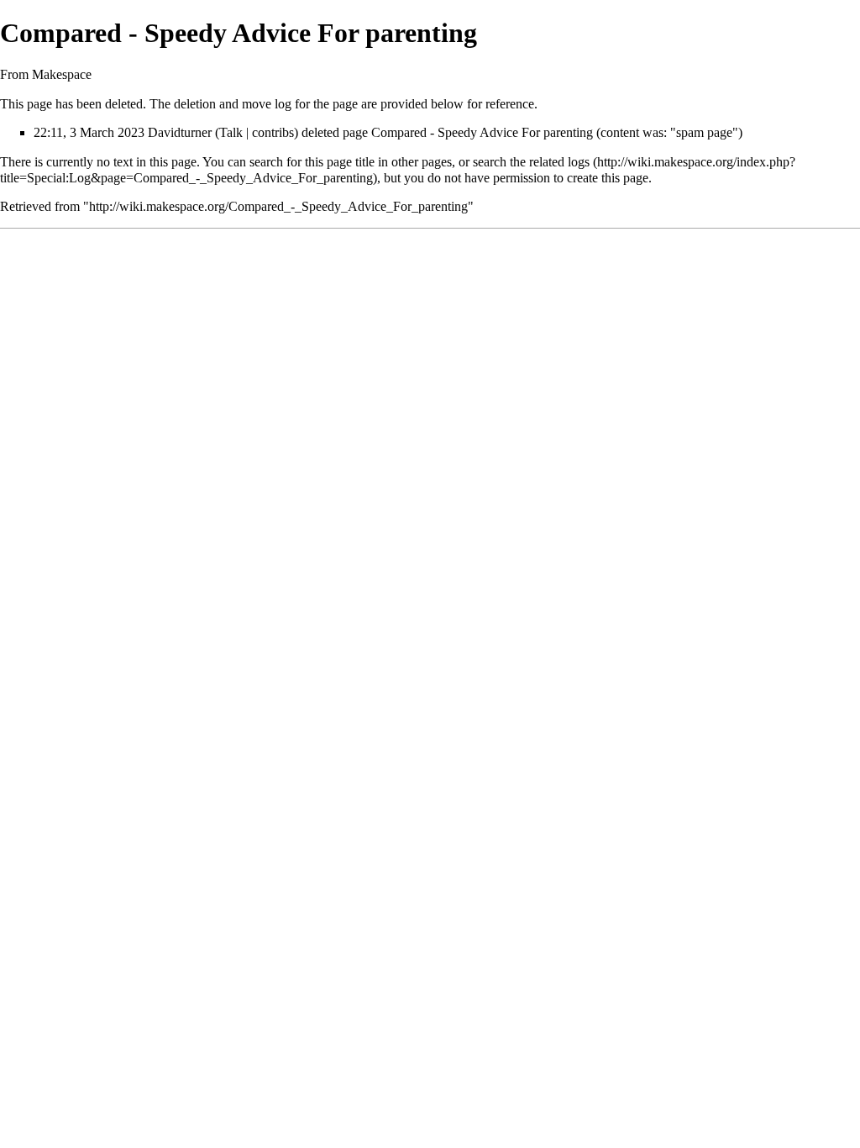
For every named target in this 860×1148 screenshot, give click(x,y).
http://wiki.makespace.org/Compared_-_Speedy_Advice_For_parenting (278, 206)
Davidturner (180, 132)
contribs (273, 132)
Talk (231, 132)
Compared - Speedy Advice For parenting (482, 132)
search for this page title (312, 162)
